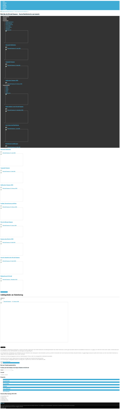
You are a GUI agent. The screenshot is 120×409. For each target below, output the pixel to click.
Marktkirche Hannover (4, 292)
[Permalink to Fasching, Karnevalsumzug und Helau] (11, 219)
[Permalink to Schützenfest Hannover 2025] (17, 78)
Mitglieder (5, 386)
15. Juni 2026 (17, 48)
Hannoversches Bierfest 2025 (6, 239)
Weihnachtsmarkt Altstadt (6, 276)
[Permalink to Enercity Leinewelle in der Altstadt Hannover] (11, 273)
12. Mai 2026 (17, 65)
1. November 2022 (13, 279)
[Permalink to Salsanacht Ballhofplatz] (17, 42)
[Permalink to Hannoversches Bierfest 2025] (11, 255)
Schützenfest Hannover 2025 (12, 80)
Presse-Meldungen (6, 388)
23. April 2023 (13, 261)
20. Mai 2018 (17, 147)
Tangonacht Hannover (10, 62)
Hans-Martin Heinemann (7, 362)
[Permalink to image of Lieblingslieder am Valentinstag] (34, 342)
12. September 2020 (19, 110)
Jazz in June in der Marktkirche (12, 125)
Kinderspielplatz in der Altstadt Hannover (14, 106)
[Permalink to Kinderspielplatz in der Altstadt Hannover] (17, 104)
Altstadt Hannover (11, 48)
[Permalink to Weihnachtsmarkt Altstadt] (11, 290)
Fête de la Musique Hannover (6, 222)
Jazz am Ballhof (6, 383)
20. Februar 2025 (18, 83)
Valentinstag (17, 362)
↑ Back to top (3, 407)
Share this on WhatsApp (5, 361)
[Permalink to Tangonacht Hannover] (17, 59)
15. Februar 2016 (15, 301)
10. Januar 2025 (13, 225)
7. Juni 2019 (17, 128)
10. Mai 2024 (12, 242)
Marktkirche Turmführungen (12, 143)
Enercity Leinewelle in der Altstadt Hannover (10, 257)
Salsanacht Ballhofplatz (11, 45)
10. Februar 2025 (13, 207)
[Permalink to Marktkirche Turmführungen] (17, 141)
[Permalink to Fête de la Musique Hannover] (11, 236)
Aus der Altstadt (6, 380)
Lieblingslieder (13, 362)
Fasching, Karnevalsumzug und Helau (8, 203)
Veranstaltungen (6, 391)
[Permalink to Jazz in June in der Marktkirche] (17, 122)
